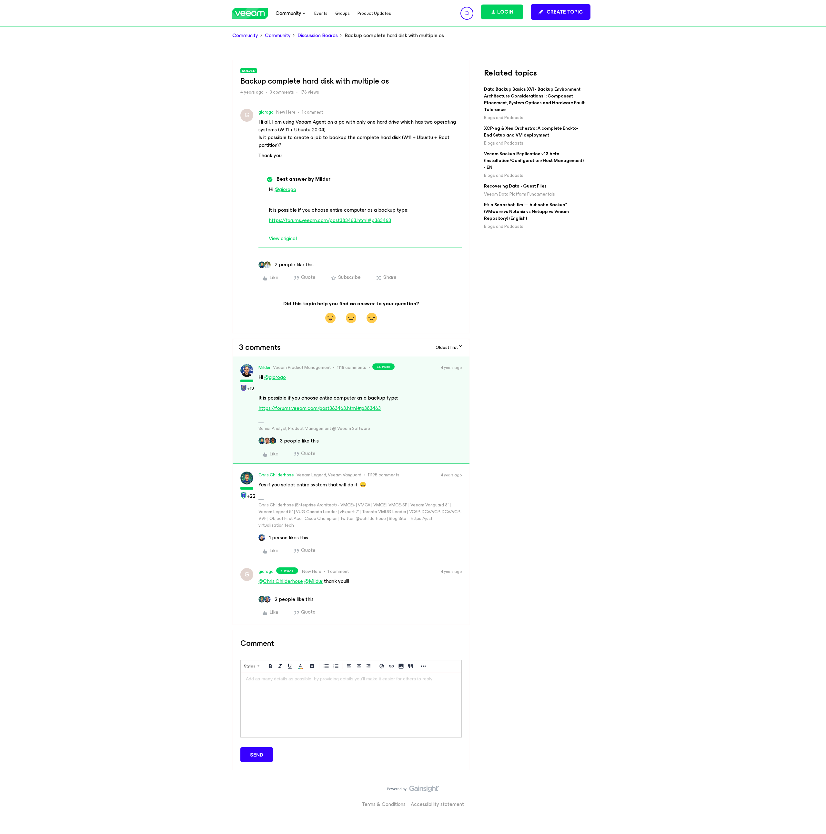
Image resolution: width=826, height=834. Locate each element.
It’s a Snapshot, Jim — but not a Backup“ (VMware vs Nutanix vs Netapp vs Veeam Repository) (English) (526, 211)
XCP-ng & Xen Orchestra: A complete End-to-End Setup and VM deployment (531, 132)
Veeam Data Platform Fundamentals (519, 194)
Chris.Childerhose (276, 475)
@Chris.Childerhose (280, 581)
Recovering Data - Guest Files (515, 186)
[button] (560, 12)
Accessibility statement (437, 804)
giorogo (266, 112)
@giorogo (285, 189)
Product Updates (374, 13)
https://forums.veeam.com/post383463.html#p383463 (330, 220)
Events (320, 13)
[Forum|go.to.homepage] (250, 13)
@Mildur (313, 581)
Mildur (264, 367)
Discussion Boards (317, 35)
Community (245, 35)
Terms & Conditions (384, 804)
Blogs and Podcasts (503, 117)
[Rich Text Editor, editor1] (351, 705)
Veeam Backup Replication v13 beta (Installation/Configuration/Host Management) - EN (534, 160)
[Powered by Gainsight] (413, 790)
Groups (342, 13)
